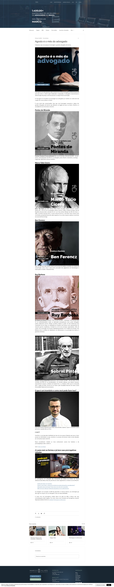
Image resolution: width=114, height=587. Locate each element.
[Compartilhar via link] (44, 513)
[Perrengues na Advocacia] (76, 531)
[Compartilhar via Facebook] (35, 513)
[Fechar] (112, 585)
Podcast (47, 30)
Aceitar (109, 585)
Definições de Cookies (100, 585)
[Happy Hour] (57, 531)
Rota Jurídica (54, 30)
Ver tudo (83, 523)
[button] (83, 30)
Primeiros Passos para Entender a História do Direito (36, 538)
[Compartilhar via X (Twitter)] (38, 513)
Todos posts (31, 30)
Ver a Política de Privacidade (9, 585)
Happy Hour (53, 537)
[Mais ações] (78, 38)
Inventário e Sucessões (63, 30)
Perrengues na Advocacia (75, 537)
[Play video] (57, 465)
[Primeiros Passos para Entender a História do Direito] (37, 531)
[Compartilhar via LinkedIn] (41, 513)
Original (37, 30)
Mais (72, 30)
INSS (43, 30)
